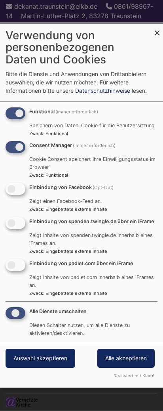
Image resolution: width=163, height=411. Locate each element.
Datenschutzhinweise (102, 90)
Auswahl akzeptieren (40, 358)
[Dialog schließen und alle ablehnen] (157, 29)
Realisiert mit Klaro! (134, 376)
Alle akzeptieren (126, 358)
